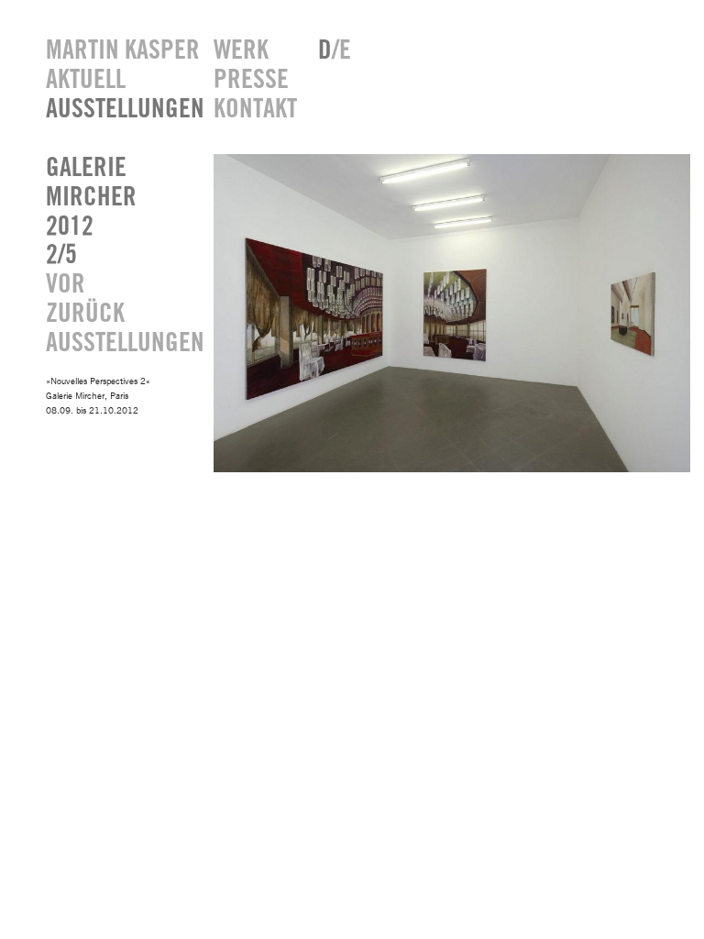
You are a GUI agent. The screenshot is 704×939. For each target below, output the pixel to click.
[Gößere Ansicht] (452, 468)
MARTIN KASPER (116, 51)
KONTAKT (252, 109)
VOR (65, 284)
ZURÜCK (85, 314)
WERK (241, 51)
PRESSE (251, 80)
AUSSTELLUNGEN (116, 109)
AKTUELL (86, 80)
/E (334, 51)
